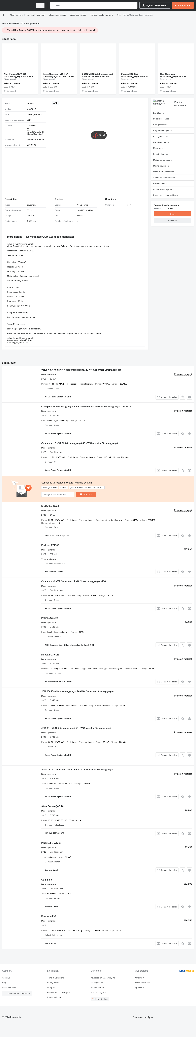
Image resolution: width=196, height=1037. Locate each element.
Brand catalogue (53, 997)
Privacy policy (52, 982)
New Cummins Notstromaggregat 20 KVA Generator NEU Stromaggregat (175, 75)
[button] (182, 397)
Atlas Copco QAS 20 (52, 806)
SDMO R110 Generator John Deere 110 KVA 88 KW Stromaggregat (77, 769)
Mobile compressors (162, 160)
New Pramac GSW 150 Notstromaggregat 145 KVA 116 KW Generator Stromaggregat (19, 75)
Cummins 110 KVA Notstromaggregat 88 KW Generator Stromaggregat (79, 443)
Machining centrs (161, 142)
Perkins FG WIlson (51, 843)
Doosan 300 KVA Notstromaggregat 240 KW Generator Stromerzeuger (134, 75)
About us (6, 978)
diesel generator (34, 114)
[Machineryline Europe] (17, 5)
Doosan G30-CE (50, 654)
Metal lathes (158, 148)
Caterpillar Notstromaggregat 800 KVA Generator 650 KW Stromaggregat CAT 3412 (86, 406)
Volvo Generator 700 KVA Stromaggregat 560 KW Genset (58, 75)
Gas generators (160, 124)
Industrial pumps (160, 154)
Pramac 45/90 (48, 916)
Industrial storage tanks (163, 189)
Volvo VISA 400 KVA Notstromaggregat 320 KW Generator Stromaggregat (81, 370)
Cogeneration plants (162, 130)
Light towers (158, 113)
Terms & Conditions (55, 978)
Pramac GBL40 (49, 618)
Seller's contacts (9, 987)
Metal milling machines (163, 172)
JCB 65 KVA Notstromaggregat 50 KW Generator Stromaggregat (76, 728)
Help (4, 982)
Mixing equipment (161, 166)
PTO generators (160, 136)
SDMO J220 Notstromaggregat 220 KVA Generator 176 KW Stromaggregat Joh (97, 75)
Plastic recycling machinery (165, 195)
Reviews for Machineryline (58, 992)
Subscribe (87, 494)
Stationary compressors (164, 177)
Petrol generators (161, 119)
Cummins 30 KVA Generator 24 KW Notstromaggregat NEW (73, 581)
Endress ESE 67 (50, 545)
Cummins (46, 880)
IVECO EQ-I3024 (50, 506)
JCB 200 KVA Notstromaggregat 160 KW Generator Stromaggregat (77, 691)
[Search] (53, 5)
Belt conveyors (160, 183)
